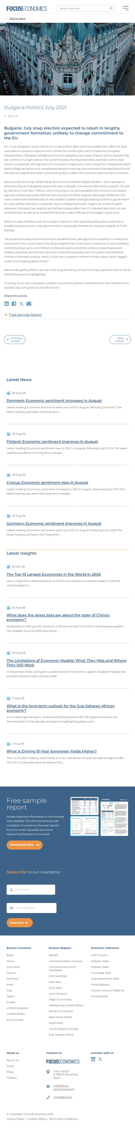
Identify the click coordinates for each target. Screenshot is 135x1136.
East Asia (55, 982)
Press (10, 1072)
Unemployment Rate (105, 978)
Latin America (58, 993)
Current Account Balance (107, 990)
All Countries (15, 1019)
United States (16, 1013)
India (10, 984)
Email (11, 900)
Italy (9, 990)
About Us (13, 1060)
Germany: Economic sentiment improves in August (54, 523)
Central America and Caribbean (62, 968)
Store (10, 1066)
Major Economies (60, 999)
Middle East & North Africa (66, 1005)
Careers (12, 1077)
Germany (13, 978)
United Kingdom (18, 1008)
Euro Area (13, 967)
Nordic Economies (61, 1011)
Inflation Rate (100, 961)
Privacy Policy (15, 1118)
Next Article (119, 340)
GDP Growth (99, 955)
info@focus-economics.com (63, 1087)
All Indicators (99, 996)
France (11, 972)
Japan (10, 996)
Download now (22, 844)
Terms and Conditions (63, 1118)
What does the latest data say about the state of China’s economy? (58, 617)
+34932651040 (62, 1097)
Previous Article (17, 340)
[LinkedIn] (93, 1059)
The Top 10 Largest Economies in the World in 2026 (54, 574)
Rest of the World (60, 1017)
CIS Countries (58, 976)
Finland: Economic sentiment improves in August (52, 442)
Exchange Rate (101, 972)
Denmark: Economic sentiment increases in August (54, 401)
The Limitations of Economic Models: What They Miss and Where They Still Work (66, 663)
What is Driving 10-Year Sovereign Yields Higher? (52, 751)
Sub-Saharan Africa (61, 1034)
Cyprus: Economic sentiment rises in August (47, 482)
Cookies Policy (36, 1118)
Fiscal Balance (100, 984)
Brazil (10, 955)
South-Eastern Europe (64, 1028)
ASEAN (53, 955)
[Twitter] (100, 1059)
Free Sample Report (25, 315)
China (10, 961)
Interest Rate (99, 967)
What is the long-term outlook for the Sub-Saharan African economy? (61, 708)
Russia (11, 1002)
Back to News (18, 18)
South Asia (56, 1023)
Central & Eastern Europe (65, 961)
